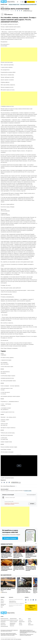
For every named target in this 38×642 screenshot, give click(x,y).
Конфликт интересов (13, 621)
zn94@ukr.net (21, 603)
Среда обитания (21, 621)
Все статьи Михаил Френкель (8, 486)
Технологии (21, 620)
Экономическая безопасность (12, 624)
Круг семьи (30, 621)
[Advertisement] (19, 55)
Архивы (2, 599)
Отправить (32, 503)
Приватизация (3, 624)
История (29, 620)
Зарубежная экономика (14, 620)
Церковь (20, 623)
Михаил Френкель (8, 14)
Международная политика (5, 620)
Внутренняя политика (4, 618)
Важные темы (4, 4)
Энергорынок (3, 623)
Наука (20, 618)
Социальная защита (13, 618)
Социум (29, 618)
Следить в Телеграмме (11, 538)
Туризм (29, 623)
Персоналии (12, 625)
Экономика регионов (4, 626)
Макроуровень (3, 621)
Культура (20, 624)
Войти (23, 1)
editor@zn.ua (11, 606)
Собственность (30, 624)
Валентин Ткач (4, 592)
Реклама (2, 602)
